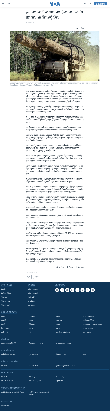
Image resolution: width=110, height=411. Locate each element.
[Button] (80, 28)
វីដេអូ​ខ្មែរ (3, 289)
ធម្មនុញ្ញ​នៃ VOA (33, 366)
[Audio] (84, 3)
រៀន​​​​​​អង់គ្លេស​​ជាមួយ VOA (36, 343)
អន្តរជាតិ (3, 320)
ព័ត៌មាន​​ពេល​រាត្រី (33, 293)
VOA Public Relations (8, 381)
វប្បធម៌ (58, 324)
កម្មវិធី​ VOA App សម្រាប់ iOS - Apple (12, 392)
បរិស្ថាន (58, 316)
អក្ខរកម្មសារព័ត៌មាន (88, 316)
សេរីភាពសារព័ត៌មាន (88, 320)
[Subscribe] (93, 290)
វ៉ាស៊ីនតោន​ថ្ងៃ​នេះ (6, 293)
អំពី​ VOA (4, 366)
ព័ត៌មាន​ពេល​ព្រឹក (33, 289)
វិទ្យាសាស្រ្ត (59, 320)
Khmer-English (88, 328)
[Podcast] (88, 290)
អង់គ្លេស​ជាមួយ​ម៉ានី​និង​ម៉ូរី (8, 343)
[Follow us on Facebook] (57, 290)
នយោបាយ (32, 316)
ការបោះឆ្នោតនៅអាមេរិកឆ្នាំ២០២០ (92, 324)
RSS (84, 354)
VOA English (33, 377)
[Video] (91, 3)
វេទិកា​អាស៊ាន (32, 305)
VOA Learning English (63, 343)
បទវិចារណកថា (87, 332)
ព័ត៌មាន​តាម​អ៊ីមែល (61, 354)
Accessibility (60, 377)
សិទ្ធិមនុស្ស (32, 324)
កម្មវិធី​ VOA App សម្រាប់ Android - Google (39, 393)
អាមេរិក (3, 324)
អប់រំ (30, 332)
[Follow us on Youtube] (67, 290)
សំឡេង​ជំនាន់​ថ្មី (32, 301)
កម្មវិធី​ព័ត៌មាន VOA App (8, 354)
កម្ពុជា (3, 316)
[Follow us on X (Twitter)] (62, 290)
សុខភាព (31, 328)
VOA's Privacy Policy (36, 381)
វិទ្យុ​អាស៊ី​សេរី (59, 381)
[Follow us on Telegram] (77, 290)
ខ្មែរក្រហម (58, 328)
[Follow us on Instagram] (72, 290)
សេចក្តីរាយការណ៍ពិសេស (63, 332)
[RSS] (82, 290)
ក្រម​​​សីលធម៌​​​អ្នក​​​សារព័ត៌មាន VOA (65, 366)
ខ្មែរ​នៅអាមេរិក (5, 328)
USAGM (4, 377)
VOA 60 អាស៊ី (5, 305)
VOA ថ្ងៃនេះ (4, 297)
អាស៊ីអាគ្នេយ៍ (4, 332)
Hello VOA (31, 297)
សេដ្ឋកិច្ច (31, 320)
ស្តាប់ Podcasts (33, 354)
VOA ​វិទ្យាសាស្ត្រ (6, 301)
